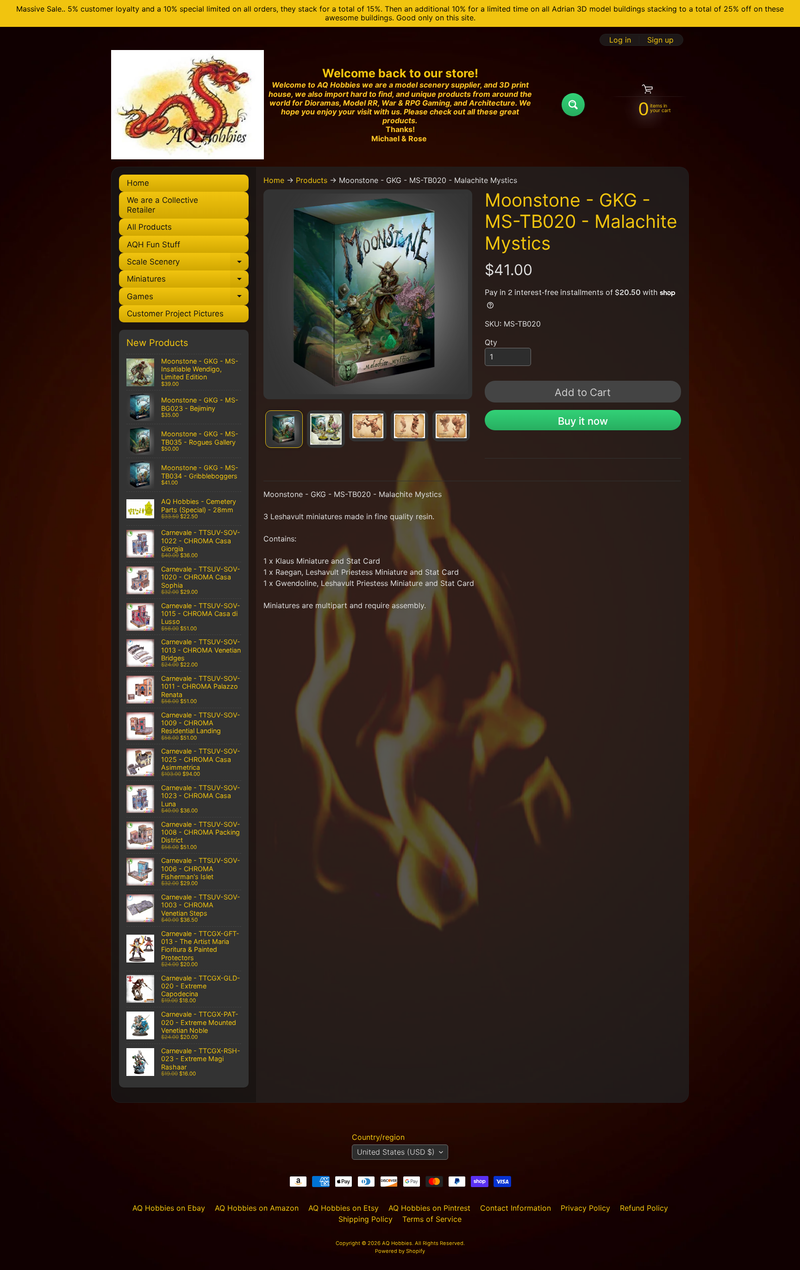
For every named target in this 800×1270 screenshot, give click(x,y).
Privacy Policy (585, 1208)
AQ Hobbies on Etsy (343, 1208)
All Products (149, 227)
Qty (491, 342)
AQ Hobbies (397, 1243)
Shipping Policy (365, 1219)
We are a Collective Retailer (162, 204)
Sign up (660, 40)
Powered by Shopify (400, 1251)
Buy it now (583, 421)
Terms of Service (432, 1219)
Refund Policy (644, 1208)
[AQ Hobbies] (187, 104)
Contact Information (515, 1208)
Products (311, 180)
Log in (620, 40)
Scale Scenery (188, 263)
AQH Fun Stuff (153, 244)
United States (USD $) (396, 1152)
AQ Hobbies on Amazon (257, 1208)
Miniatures (188, 281)
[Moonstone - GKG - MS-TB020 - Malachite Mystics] (284, 429)
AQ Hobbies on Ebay (168, 1208)
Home (138, 183)
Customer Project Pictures (175, 313)
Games (188, 298)
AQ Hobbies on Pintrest (429, 1208)
